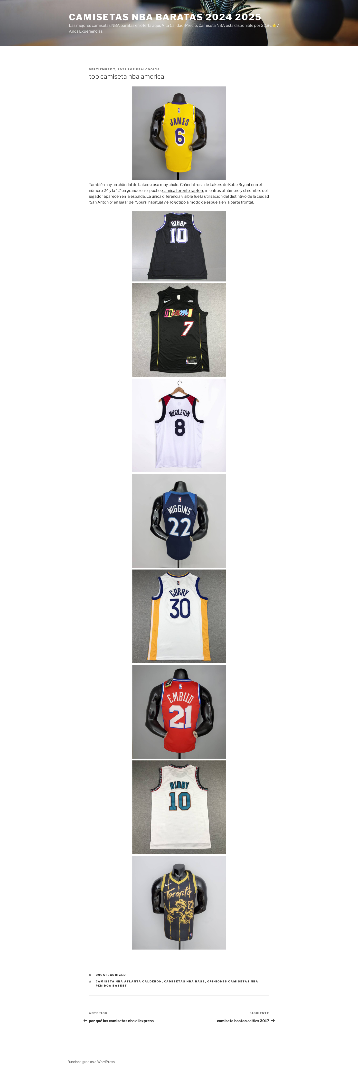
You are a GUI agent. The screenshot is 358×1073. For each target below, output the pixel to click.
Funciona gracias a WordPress (91, 1062)
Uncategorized (111, 975)
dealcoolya (148, 69)
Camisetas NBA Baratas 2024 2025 (165, 17)
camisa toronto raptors (183, 190)
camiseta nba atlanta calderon (129, 981)
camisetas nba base (184, 981)
